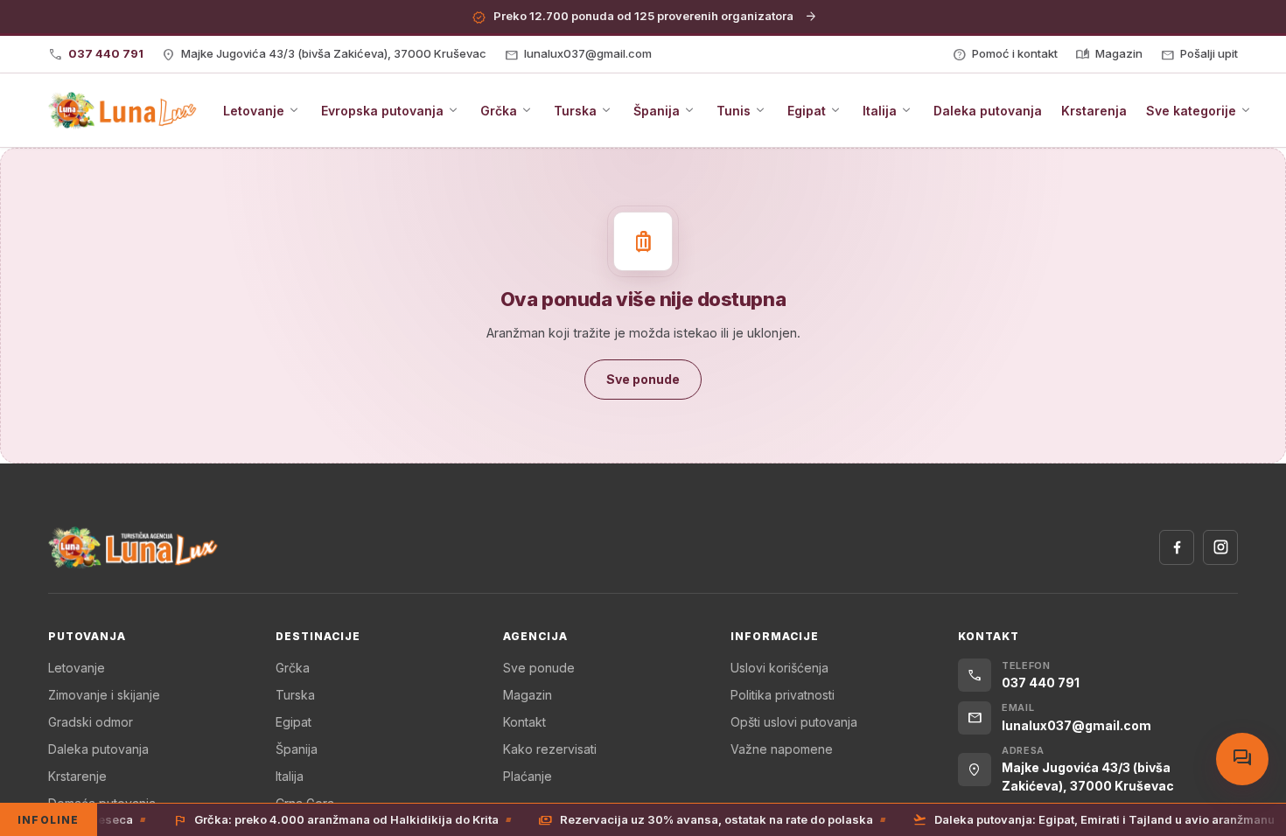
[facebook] (1176, 547)
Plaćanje (527, 776)
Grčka (293, 667)
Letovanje (76, 667)
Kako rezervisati (550, 749)
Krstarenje (77, 776)
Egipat (293, 721)
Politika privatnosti (782, 694)
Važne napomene (781, 749)
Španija (297, 749)
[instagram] (1220, 547)
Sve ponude (539, 667)
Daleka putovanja (98, 749)
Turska (295, 694)
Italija (290, 776)
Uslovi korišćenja (779, 667)
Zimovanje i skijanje (104, 694)
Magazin (527, 694)
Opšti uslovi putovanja (793, 721)
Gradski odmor (90, 721)
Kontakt (524, 721)
